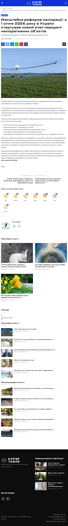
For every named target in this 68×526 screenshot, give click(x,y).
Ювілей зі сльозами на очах (24, 360)
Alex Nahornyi (51, 467)
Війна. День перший (56, 473)
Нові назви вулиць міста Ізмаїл (25, 329)
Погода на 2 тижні (6, 317)
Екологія (10, 8)
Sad (55, 200)
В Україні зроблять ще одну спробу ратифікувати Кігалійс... (50, 266)
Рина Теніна (16, 222)
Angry (45, 200)
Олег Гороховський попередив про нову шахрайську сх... (35, 350)
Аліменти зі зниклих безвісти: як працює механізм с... (34, 339)
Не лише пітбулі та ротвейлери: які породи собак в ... (33, 409)
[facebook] (3, 499)
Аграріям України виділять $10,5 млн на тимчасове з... (34, 399)
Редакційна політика (59, 514)
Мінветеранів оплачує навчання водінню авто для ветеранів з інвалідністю (48, 181)
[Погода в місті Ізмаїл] (12, 316)
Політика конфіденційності (57, 516)
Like (6, 200)
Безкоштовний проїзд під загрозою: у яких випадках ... (34, 388)
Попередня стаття (27, 175)
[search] (66, 3)
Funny (35, 200)
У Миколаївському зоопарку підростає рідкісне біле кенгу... (14, 266)
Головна (3, 8)
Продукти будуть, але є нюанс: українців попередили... (34, 419)
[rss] (8, 499)
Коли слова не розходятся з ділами (56, 464)
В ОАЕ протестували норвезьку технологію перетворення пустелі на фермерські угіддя (18, 181)
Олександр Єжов (18, 331)
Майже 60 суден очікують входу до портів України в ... (34, 430)
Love (25, 200)
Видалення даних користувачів (56, 521)
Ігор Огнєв (16, 362)
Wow (5, 211)
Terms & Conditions (59, 519)
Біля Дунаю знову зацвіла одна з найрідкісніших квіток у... (15, 297)
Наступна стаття (40, 175)
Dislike (15, 200)
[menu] (2, 3)
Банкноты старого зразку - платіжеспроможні (55, 484)
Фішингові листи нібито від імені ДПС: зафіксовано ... (34, 370)
